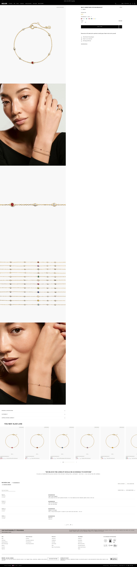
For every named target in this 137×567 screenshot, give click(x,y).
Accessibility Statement (81, 545)
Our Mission (80, 538)
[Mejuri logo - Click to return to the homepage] (4, 3)
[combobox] (130, 490)
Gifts (14, 3)
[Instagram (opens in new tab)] (128, 565)
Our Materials (54, 540)
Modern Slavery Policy (81, 543)
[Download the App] (114, 559)
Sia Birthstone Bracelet (4, 456)
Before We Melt (40, 3)
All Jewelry (10, 3)
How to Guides (54, 543)
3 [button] (68, 524)
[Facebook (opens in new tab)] (127, 565)
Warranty (3, 545)
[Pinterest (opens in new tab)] (130, 565)
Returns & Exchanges (5, 543)
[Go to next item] (76, 462)
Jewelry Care (53, 538)
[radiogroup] (82, 14)
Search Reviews (5, 490)
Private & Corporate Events (30, 543)
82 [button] (70, 524)
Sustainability (80, 540)
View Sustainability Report (6, 532)
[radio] (81, 14)
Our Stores (27, 538)
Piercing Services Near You (30, 540)
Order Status (3, 540)
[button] (64, 525)
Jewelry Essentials (28, 3)
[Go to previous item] (60, 462)
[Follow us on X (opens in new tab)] (132, 565)
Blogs (52, 545)
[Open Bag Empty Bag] (134, 3)
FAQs (2, 538)
